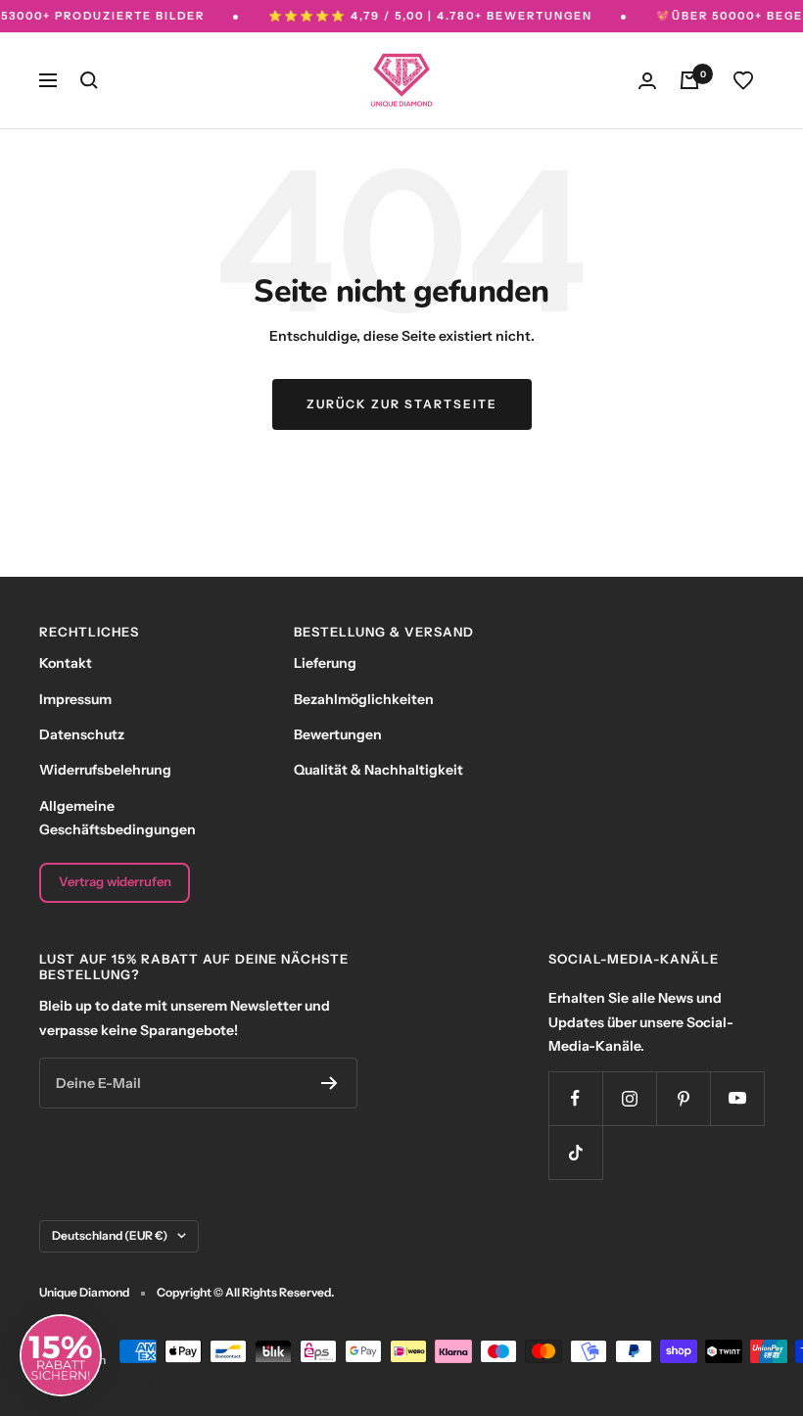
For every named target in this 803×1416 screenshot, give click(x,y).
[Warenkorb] (689, 80)
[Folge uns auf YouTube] (737, 1098)
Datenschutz (81, 734)
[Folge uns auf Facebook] (575, 1098)
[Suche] (89, 80)
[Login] (647, 80)
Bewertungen (338, 734)
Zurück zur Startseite (402, 404)
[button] (61, 1355)
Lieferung (325, 663)
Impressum (75, 699)
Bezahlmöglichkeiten (364, 699)
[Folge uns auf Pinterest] (683, 1098)
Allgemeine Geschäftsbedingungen (117, 817)
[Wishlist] (743, 80)
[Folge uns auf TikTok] (575, 1152)
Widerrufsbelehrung (105, 770)
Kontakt (65, 663)
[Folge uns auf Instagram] (629, 1098)
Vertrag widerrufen (115, 881)
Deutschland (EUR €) (109, 1235)
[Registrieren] (329, 1083)
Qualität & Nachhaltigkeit (378, 770)
